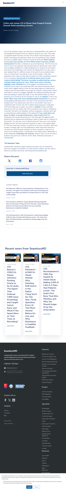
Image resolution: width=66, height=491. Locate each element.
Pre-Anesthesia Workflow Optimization (49, 372)
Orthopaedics (46, 438)
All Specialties (45, 408)
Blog (5, 415)
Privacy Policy (7, 420)
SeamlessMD (39, 51)
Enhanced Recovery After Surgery (49, 376)
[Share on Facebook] (30, 161)
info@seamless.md (12, 368)
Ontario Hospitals (47, 382)
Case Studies (45, 455)
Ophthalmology (46, 443)
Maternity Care (46, 431)
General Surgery (46, 426)
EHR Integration (46, 394)
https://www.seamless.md (38, 151)
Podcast (44, 463)
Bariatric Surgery (46, 411)
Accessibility (45, 399)
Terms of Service (8, 423)
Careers (6, 410)
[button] (63, 3)
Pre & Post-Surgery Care (49, 356)
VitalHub (7, 86)
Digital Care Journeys (48, 354)
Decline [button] (36, 487)
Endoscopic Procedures (48, 418)
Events (44, 460)
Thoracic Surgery (46, 446)
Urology (44, 448)
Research (44, 458)
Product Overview (47, 391)
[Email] (41, 161)
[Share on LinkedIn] (20, 161)
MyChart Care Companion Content (49, 365)
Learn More (10, 326)
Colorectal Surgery (47, 416)
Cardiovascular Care (47, 413)
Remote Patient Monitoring (49, 361)
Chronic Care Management (49, 359)
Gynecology (45, 429)
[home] (9, 3)
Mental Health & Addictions (46, 434)
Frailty (43, 421)
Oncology (44, 440)
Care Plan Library (46, 396)
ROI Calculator (46, 472)
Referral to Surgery (47, 368)
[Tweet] (9, 161)
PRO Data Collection (47, 380)
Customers (7, 413)
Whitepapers (45, 465)
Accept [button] (29, 487)
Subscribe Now (27, 174)
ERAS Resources (45, 469)
